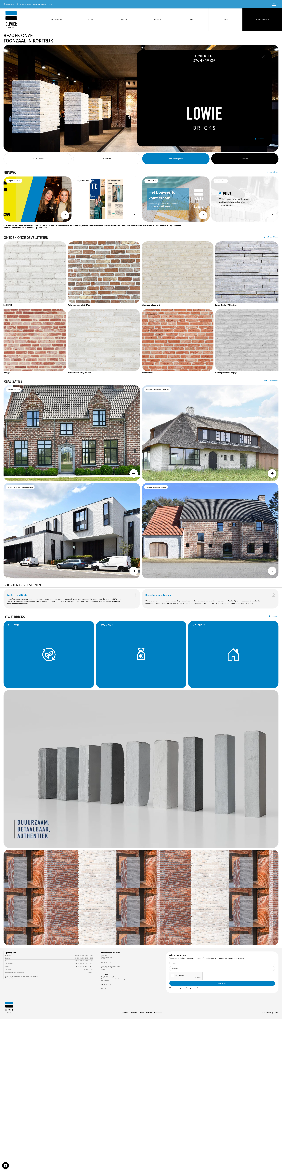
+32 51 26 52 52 (106, 984)
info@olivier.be (10, 4)
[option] (277, 4)
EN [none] (277, 4)
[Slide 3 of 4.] (141, 897)
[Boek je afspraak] (5, 1165)
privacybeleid (194, 988)
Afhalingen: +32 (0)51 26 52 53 (42, 4)
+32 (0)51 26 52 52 (25, 4)
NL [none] (274, 4)
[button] (8, 897)
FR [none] (280, 4)
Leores (276, 1013)
